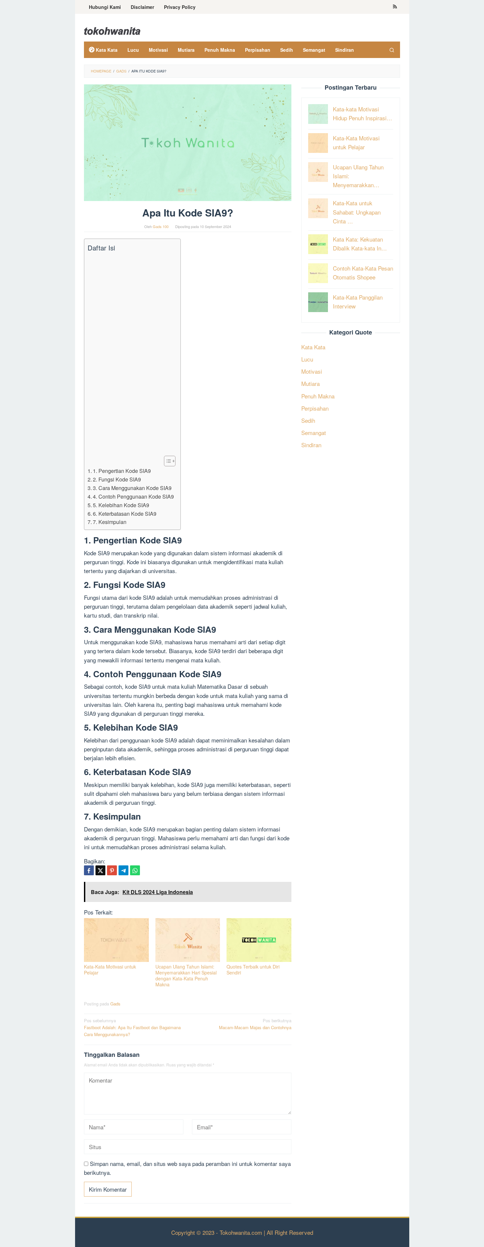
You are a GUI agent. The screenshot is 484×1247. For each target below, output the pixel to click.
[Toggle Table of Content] (166, 461)
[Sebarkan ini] (89, 870)
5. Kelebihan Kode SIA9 (121, 505)
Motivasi (311, 371)
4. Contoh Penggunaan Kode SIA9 (133, 496)
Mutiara (310, 383)
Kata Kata (313, 346)
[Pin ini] (112, 870)
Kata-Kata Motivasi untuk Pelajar (110, 969)
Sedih (308, 420)
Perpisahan (315, 408)
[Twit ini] (100, 870)
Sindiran (311, 445)
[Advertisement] (131, 354)
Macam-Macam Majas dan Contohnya (255, 1023)
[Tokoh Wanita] (112, 30)
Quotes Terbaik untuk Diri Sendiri (253, 969)
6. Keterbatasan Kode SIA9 (124, 513)
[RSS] (395, 7)
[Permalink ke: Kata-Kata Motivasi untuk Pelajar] (116, 940)
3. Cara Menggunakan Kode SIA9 (132, 488)
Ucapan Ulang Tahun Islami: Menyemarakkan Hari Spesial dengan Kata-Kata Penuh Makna (186, 975)
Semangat (313, 432)
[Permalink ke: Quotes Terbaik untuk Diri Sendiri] (259, 940)
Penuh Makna (318, 396)
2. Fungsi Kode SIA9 (117, 479)
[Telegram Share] (123, 870)
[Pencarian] (392, 50)
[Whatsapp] (135, 870)
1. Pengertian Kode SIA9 (122, 471)
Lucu (307, 359)
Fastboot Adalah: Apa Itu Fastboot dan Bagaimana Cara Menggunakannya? (132, 1027)
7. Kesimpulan (109, 522)
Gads (115, 1003)
